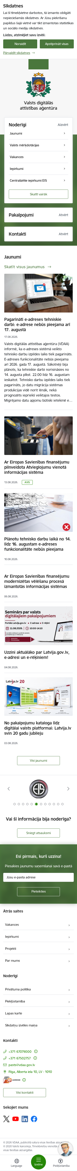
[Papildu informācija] (35, 1051)
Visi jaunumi (38, 760)
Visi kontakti (24, 1092)
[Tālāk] (68, 788)
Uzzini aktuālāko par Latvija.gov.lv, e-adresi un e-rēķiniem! (37, 655)
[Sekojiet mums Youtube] (15, 1118)
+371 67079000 (20, 1052)
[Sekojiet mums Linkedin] (25, 1119)
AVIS (27, 482)
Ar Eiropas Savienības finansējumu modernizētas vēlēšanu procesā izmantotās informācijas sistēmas (36, 581)
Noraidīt (20, 44)
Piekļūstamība (15, 1001)
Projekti (10, 949)
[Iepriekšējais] (8, 788)
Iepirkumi (12, 937)
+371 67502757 (20, 1058)
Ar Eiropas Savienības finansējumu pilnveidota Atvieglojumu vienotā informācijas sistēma (36, 467)
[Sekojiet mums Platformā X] (6, 1119)
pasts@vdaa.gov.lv (22, 1065)
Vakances (12, 925)
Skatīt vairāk (38, 194)
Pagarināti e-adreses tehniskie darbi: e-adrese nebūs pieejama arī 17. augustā (37, 324)
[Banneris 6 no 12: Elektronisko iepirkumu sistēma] (38, 789)
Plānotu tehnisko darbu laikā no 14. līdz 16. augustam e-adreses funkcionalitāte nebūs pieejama (37, 544)
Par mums (12, 961)
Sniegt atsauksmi (38, 833)
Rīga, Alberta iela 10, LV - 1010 (30, 1072)
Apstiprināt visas (56, 44)
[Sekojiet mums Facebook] (34, 1119)
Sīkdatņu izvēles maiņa (21, 1025)
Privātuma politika (18, 989)
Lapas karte (13, 1013)
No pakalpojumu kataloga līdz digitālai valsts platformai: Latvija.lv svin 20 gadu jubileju (37, 728)
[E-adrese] (11, 1079)
